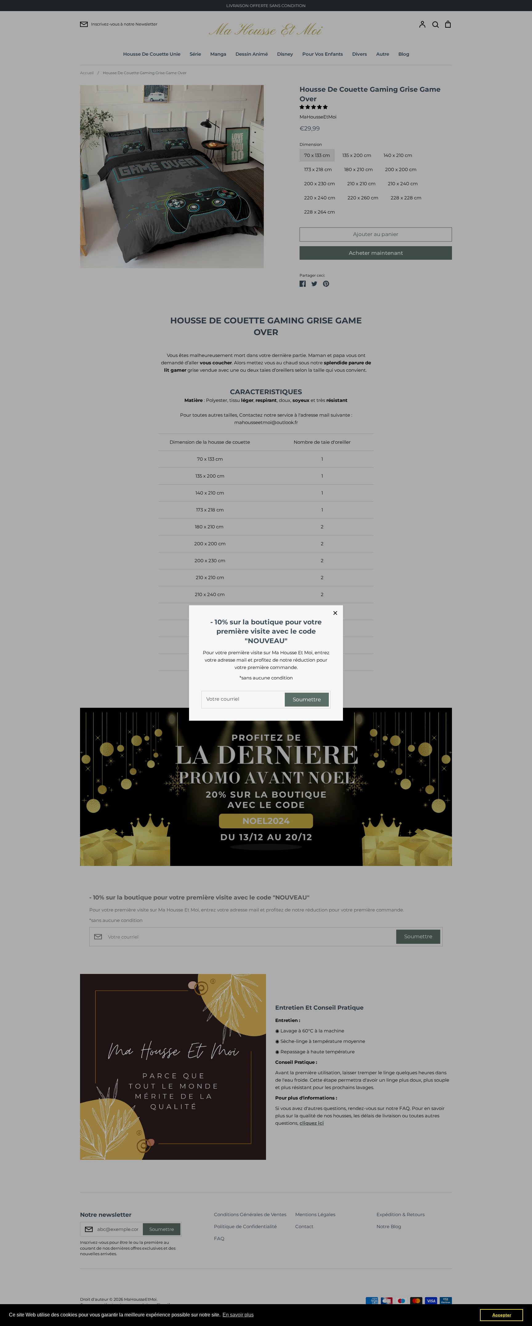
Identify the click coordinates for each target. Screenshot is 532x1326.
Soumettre (307, 699)
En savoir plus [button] (238, 1314)
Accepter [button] (501, 1314)
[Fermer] (335, 613)
